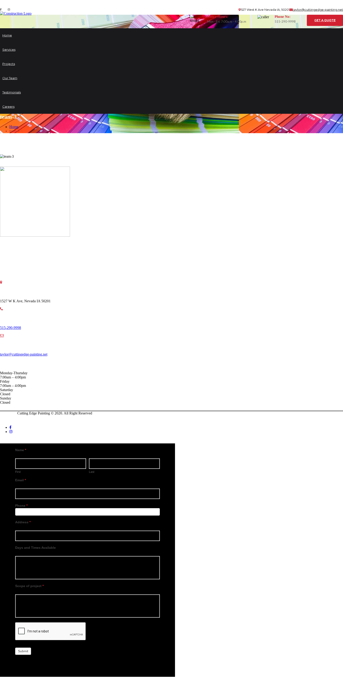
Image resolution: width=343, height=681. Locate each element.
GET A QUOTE (325, 20)
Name (20, 450)
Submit (23, 651)
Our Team (9, 78)
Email (20, 480)
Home (7, 35)
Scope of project (29, 586)
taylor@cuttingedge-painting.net (318, 9)
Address (23, 522)
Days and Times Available (35, 547)
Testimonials (11, 92)
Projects (8, 64)
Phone (21, 505)
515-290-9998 (10, 328)
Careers (8, 106)
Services (8, 49)
